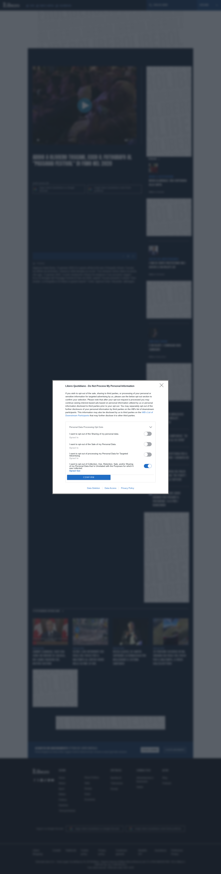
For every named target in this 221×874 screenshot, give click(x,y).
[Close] (162, 386)
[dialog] (110, 437)
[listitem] (110, 427)
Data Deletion (93, 488)
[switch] (148, 434)
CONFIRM (88, 477)
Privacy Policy (127, 488)
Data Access (110, 488)
